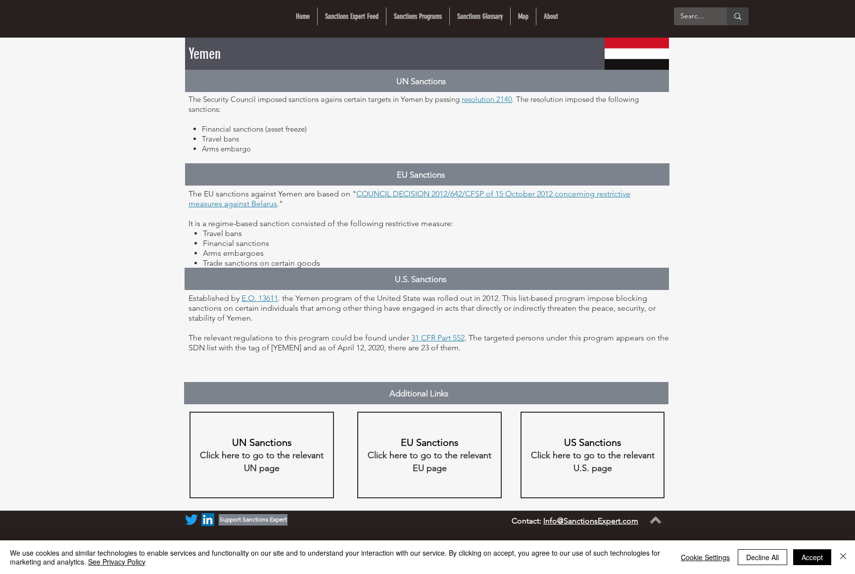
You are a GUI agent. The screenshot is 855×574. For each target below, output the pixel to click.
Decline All (762, 557)
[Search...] (738, 16)
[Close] (843, 557)
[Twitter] (191, 519)
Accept (812, 557)
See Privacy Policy (116, 562)
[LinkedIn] (207, 519)
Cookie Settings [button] (705, 557)
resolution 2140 (487, 99)
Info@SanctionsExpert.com (590, 521)
